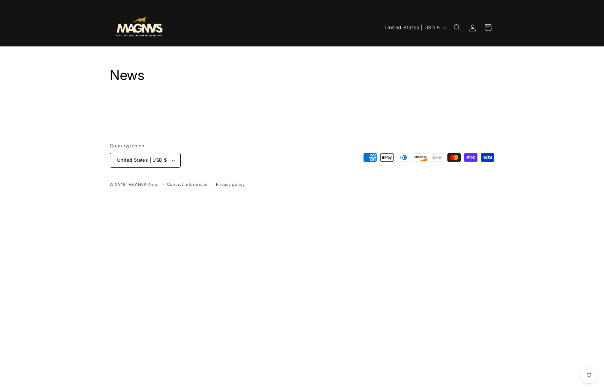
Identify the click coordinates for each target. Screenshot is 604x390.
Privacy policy (230, 184)
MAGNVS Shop (143, 184)
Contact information (188, 184)
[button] (457, 27)
